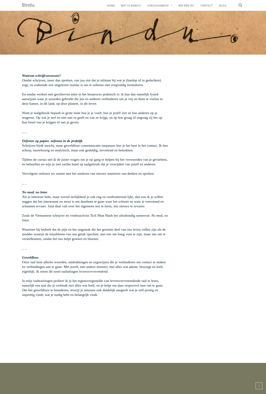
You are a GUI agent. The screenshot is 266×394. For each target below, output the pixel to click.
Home (111, 5)
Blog (222, 5)
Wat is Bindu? (131, 5)
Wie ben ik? (186, 5)
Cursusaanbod (158, 5)
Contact (206, 5)
